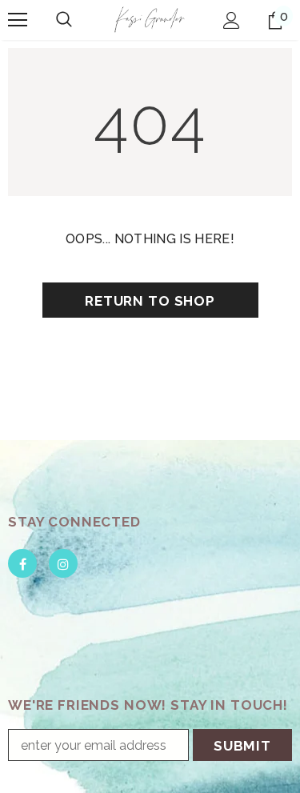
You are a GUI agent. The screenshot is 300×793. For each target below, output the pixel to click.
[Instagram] (63, 563)
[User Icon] (231, 20)
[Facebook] (22, 563)
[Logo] (150, 19)
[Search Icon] (64, 20)
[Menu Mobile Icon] (17, 20)
